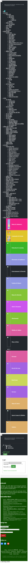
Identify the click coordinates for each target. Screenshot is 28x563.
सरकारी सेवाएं (9, 33)
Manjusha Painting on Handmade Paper (12, 503)
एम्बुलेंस (10, 57)
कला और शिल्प (9, 106)
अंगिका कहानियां (12, 135)
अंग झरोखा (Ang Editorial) (12, 213)
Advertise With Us (5, 551)
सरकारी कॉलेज (12, 71)
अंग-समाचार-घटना (7, 210)
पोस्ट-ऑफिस (11, 35)
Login (5, 454)
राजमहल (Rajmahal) (13, 156)
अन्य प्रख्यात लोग (13, 125)
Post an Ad (8, 445)
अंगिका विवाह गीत (12, 197)
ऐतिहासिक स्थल (9, 178)
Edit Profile (10, 448)
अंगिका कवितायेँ (12, 136)
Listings (10, 446)
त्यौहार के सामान (9, 23)
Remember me (7, 467)
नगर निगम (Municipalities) (15, 44)
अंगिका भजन (11, 202)
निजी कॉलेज (11, 74)
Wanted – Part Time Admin (9, 511)
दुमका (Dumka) (12, 158)
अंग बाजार (5, 13)
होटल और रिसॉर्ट (12, 92)
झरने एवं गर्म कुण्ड (10, 183)
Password (6, 464)
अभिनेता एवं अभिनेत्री (10, 207)
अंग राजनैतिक (9, 116)
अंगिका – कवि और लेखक (11, 131)
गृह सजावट (8, 30)
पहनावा (7, 28)
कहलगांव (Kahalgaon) (14, 168)
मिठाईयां (10, 21)
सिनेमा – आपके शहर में (11, 193)
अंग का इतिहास (9, 114)
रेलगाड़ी (10, 79)
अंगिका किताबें (9, 25)
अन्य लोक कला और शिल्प (14, 112)
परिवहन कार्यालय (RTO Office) (16, 43)
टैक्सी (10, 82)
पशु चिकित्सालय (12, 64)
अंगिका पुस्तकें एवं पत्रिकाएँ (12, 132)
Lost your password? (12, 470)
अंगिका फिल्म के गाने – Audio (15, 200)
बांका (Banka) (12, 162)
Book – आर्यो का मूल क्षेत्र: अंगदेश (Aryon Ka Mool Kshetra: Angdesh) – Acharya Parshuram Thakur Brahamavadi (15, 501)
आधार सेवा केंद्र (12, 34)
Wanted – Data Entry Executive (10, 513)
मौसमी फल (13, 20)
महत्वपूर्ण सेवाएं (6, 31)
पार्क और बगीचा (9, 186)
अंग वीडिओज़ (9, 206)
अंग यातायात (8, 78)
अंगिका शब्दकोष (9, 143)
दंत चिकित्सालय (12, 61)
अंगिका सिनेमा (9, 195)
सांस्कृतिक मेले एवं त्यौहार (11, 189)
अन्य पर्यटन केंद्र (9, 163)
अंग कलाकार (11, 119)
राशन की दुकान (12, 40)
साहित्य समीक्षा (9, 142)
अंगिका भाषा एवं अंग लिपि (11, 128)
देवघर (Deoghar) (13, 152)
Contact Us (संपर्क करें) (13, 549)
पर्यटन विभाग (11, 50)
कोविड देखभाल (12, 67)
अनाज (12, 18)
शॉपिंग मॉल (11, 95)
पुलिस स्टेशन (11, 41)
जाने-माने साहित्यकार (13, 121)
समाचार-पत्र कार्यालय (13, 77)
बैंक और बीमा (11, 87)
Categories (13, 551)
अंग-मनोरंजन (6, 192)
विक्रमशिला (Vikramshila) (15, 166)
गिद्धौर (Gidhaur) (12, 170)
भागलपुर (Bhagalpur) (13, 148)
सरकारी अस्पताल (12, 54)
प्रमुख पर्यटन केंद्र (10, 146)
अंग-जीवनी (8, 118)
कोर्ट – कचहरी (12, 48)
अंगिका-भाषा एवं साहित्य (8, 126)
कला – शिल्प (8, 27)
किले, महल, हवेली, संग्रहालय (12, 179)
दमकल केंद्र (11, 38)
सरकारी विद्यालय (12, 70)
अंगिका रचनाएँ (9, 133)
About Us (21, 549)
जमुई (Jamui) (12, 159)
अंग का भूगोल (9, 115)
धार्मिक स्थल (8, 176)
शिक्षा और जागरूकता (10, 68)
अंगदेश (4, 98)
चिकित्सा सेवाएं (9, 51)
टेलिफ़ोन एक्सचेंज (12, 47)
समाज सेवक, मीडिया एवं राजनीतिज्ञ (16, 124)
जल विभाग (11, 45)
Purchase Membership (7, 552)
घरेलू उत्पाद (11, 16)
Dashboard (24, 551)
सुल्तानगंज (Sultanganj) (14, 153)
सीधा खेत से (11, 17)
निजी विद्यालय (12, 72)
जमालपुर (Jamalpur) (13, 169)
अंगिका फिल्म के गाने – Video (15, 199)
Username (6, 462)
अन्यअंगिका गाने (12, 205)
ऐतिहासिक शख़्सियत (13, 122)
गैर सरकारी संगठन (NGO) (14, 91)
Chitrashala (6, 517)
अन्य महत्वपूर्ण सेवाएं (10, 84)
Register (5, 470)
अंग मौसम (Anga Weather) (12, 216)
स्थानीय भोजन (12, 101)
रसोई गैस (11, 85)
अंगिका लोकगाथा (12, 138)
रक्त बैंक (10, 60)
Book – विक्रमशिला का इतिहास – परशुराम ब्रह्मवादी (14, 509)
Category (3, 528)
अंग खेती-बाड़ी (12, 102)
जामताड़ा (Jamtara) (13, 172)
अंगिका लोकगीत (12, 139)
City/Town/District (5, 525)
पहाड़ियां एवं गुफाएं (10, 180)
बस (9, 81)
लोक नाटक (11, 105)
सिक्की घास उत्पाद (13, 109)
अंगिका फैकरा (12, 141)
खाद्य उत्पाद (8, 14)
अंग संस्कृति (8, 99)
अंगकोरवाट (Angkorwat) (14, 175)
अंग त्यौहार (11, 104)
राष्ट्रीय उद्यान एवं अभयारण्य (12, 182)
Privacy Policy (16, 552)
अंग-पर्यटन (5, 145)
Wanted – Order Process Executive (11, 518)
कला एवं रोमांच (9, 187)
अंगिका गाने (8, 196)
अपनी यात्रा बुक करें (10, 190)
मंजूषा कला (11, 108)
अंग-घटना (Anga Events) (12, 214)
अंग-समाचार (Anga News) (12, 212)
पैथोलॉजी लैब (11, 58)
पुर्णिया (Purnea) (12, 160)
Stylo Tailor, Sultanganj (9, 519)
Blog (6, 549)
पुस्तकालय (11, 75)
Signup (7, 452)
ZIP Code (3, 530)
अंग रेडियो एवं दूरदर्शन (10, 209)
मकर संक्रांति (12, 24)
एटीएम (10, 88)
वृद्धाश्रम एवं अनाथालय (14, 89)
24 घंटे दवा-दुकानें (12, 52)
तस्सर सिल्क (11, 111)
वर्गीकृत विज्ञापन (6, 217)
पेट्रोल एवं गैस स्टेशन (13, 97)
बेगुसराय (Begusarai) (13, 149)
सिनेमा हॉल (11, 94)
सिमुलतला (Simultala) (14, 165)
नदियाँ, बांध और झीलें (10, 185)
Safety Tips (16, 554)
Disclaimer (23, 552)
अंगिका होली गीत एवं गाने (14, 203)
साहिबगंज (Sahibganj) (14, 155)
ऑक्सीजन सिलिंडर (13, 65)
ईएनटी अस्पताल (12, 62)
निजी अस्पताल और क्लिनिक (15, 55)
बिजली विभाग (11, 37)
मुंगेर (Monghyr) (12, 151)
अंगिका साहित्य (9, 129)
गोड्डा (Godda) (12, 173)
